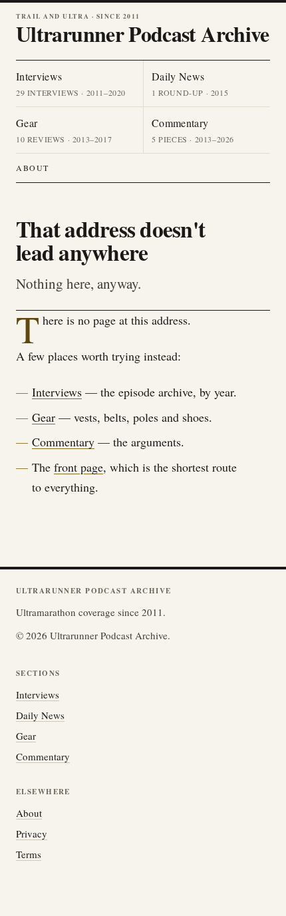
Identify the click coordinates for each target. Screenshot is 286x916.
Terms (28, 854)
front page (78, 467)
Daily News (40, 715)
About (32, 167)
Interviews (57, 392)
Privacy (31, 833)
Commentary (63, 442)
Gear (43, 417)
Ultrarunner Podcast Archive (142, 33)
